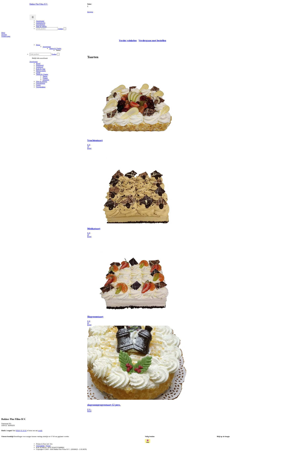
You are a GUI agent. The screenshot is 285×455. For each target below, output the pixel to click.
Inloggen (90, 12)
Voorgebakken (40, 87)
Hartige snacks (41, 71)
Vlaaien (45, 78)
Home (38, 45)
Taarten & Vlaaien (55, 48)
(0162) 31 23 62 (21, 430)
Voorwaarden (40, 446)
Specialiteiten (40, 83)
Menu (3, 33)
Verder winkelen (128, 40)
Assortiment (47, 47)
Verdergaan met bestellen (152, 40)
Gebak (38, 72)
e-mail (40, 430)
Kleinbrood (40, 65)
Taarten (45, 76)
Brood (38, 63)
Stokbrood (39, 67)
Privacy (48, 446)
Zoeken (60, 29)
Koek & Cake (40, 69)
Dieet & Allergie (41, 81)
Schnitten (46, 80)
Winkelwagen (5, 36)
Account (4, 34)
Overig (38, 85)
